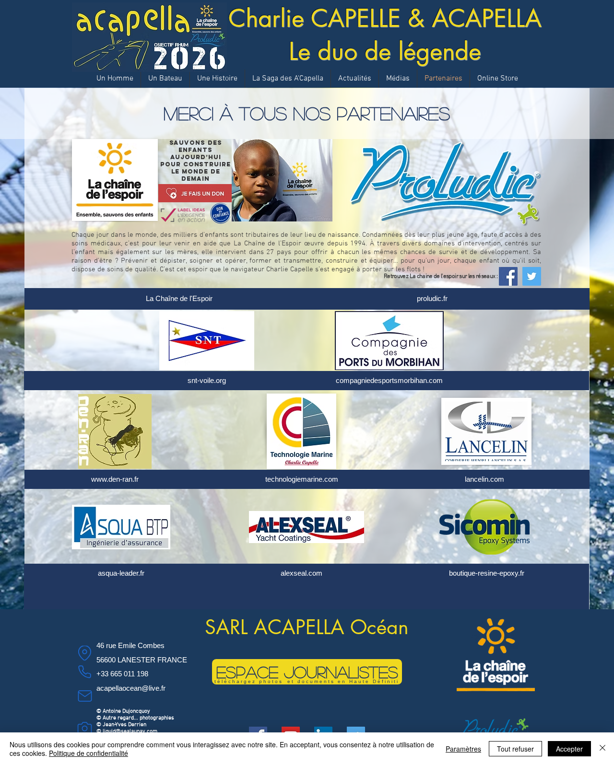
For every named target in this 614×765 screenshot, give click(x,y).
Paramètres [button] (463, 748)
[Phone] (84, 671)
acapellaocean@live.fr (130, 688)
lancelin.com (484, 479)
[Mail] (84, 695)
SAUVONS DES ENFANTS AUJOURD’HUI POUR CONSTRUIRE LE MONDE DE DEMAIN (195, 160)
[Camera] (84, 727)
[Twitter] (531, 276)
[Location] (84, 653)
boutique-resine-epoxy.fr (486, 573)
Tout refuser (515, 748)
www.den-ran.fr (115, 479)
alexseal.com (301, 573)
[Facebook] (508, 276)
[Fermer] (602, 748)
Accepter (569, 748)
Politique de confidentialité (88, 753)
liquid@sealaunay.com (130, 731)
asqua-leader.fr (121, 573)
